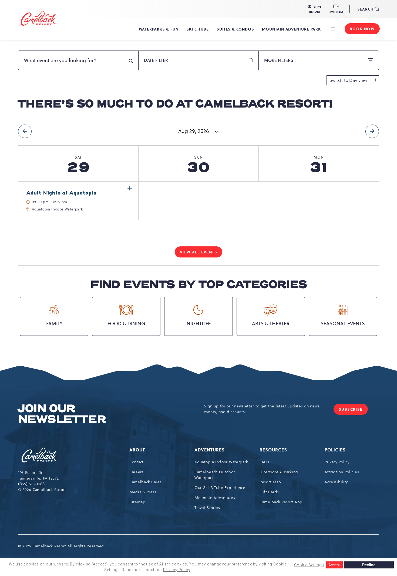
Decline (368, 565)
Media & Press (142, 492)
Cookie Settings (309, 565)
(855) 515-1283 (31, 484)
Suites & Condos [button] (235, 29)
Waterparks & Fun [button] (159, 29)
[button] (315, 9)
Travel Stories (207, 507)
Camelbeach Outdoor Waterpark (214, 474)
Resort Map (270, 482)
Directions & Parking (279, 472)
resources (273, 450)
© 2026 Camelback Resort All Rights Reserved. (61, 546)
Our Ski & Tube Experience (219, 487)
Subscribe (353, 410)
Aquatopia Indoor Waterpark (221, 462)
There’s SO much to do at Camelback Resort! (175, 104)
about (137, 450)
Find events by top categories (198, 284)
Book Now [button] (362, 28)
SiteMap (137, 502)
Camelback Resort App (281, 502)
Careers (136, 472)
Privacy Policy (337, 462)
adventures (209, 450)
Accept (334, 565)
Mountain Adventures (214, 497)
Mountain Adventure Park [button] (291, 29)
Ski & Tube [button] (197, 29)
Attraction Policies (342, 472)
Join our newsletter (62, 414)
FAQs (265, 462)
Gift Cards (269, 492)
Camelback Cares (145, 482)
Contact (136, 462)
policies (335, 450)
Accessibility (336, 482)
